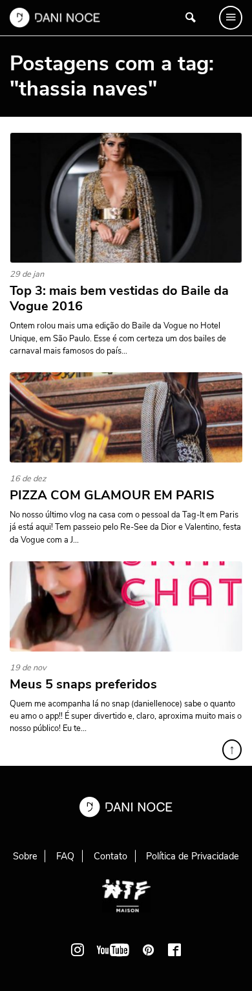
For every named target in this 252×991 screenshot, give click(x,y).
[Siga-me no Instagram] (77, 949)
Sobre (25, 856)
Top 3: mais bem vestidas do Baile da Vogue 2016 (119, 298)
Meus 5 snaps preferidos (83, 684)
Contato (110, 856)
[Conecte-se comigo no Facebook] (174, 949)
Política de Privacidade (192, 856)
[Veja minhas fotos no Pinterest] (148, 949)
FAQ (65, 856)
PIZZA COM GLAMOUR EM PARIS (112, 495)
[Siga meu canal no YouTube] (113, 949)
